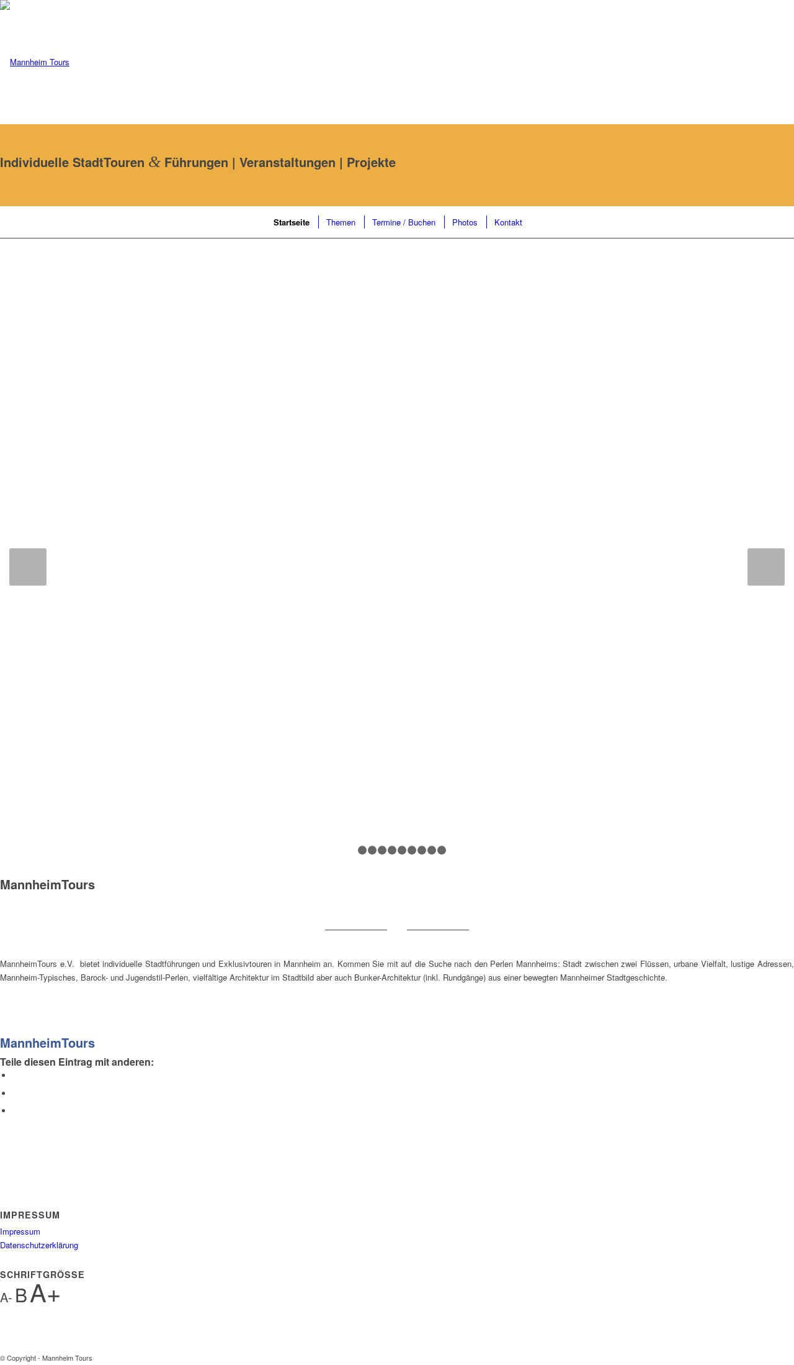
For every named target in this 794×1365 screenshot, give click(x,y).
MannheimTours (47, 1042)
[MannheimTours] (3, 1028)
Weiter (766, 567)
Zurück (28, 567)
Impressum (20, 1231)
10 (441, 850)
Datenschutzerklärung (39, 1245)
